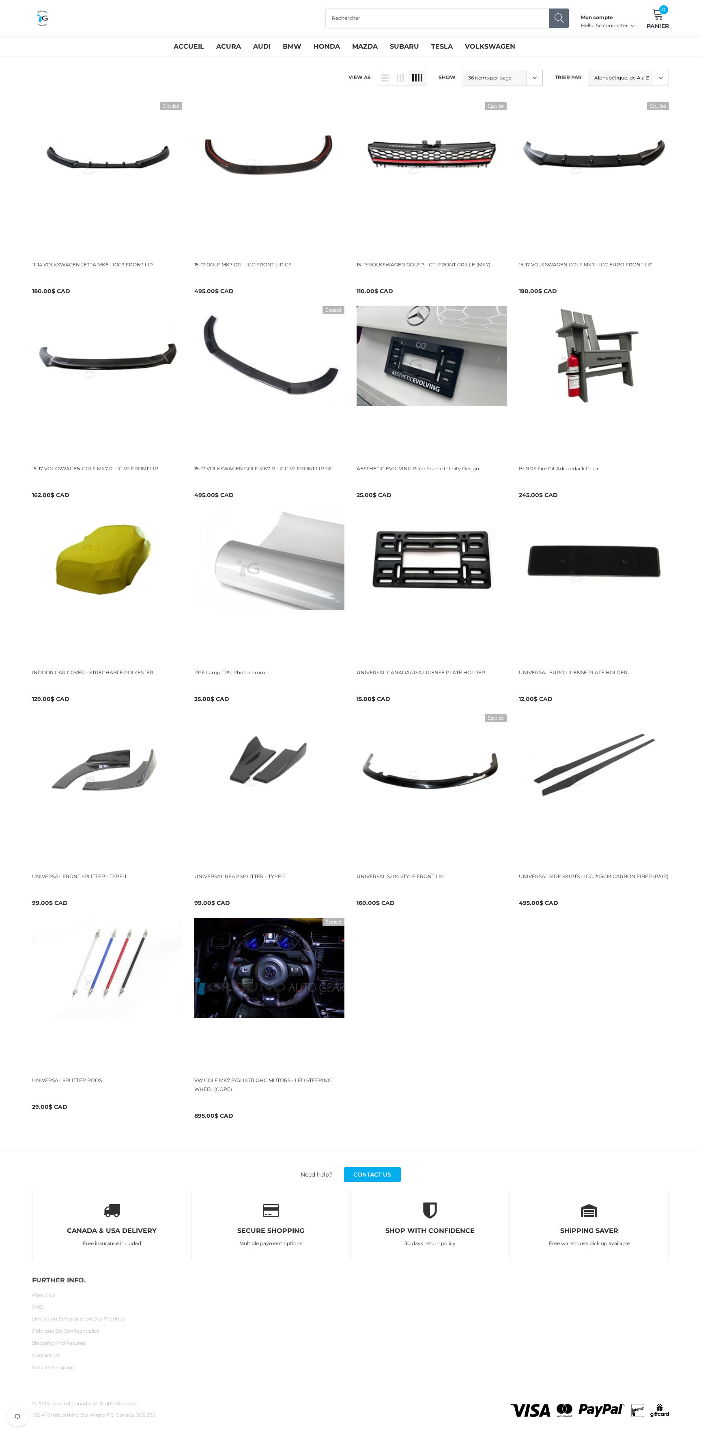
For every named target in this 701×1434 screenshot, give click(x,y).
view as (359, 77)
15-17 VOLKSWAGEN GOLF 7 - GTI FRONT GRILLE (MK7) (423, 265)
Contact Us (46, 1355)
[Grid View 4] (417, 78)
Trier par (568, 77)
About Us (43, 1295)
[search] (559, 18)
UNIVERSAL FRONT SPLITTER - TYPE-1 (79, 876)
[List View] (385, 78)
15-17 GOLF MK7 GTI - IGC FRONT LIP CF (243, 265)
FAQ (37, 1307)
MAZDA (365, 46)
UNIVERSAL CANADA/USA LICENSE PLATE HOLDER (421, 672)
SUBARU (404, 46)
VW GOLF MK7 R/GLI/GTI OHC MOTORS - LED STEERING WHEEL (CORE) (262, 1084)
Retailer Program (53, 1367)
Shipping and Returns (59, 1343)
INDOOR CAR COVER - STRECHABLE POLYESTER (92, 672)
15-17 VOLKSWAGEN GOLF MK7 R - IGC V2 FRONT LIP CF (263, 468)
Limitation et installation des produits (78, 1319)
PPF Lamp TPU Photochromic (231, 672)
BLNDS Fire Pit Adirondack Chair (559, 468)
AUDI (262, 46)
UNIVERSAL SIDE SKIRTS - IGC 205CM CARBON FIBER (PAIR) (594, 876)
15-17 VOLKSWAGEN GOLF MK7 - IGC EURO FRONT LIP (586, 265)
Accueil (189, 46)
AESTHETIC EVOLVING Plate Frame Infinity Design (418, 468)
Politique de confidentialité (65, 1331)
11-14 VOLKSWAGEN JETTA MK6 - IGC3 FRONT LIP (92, 265)
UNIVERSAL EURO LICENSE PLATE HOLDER (573, 672)
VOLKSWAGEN (490, 46)
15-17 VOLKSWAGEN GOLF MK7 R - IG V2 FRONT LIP (95, 468)
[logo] (42, 18)
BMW (292, 46)
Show (447, 77)
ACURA (228, 46)
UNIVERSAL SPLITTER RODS (67, 1080)
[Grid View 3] (400, 78)
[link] (107, 177)
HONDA (327, 46)
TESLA (442, 46)
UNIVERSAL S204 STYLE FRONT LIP (400, 876)
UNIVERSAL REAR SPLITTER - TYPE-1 (239, 876)
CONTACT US (372, 1174)
